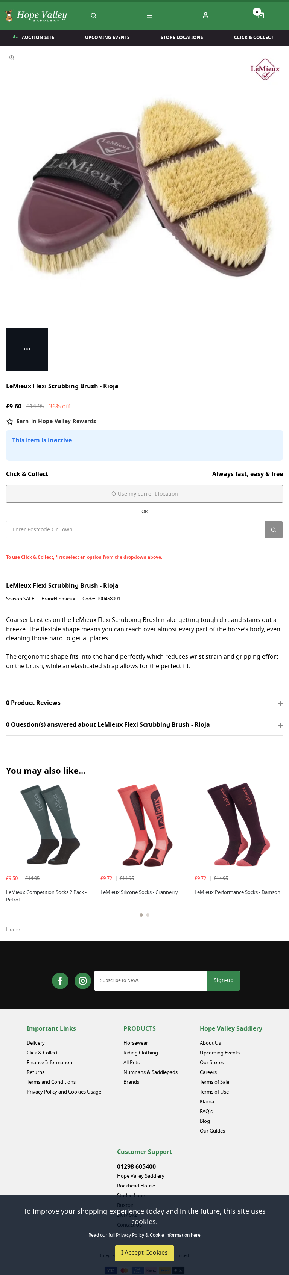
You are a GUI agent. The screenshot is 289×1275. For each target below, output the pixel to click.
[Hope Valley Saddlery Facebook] (60, 981)
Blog (205, 1121)
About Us (210, 1043)
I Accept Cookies (144, 1253)
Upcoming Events (107, 37)
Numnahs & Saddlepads (150, 1073)
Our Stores (212, 1063)
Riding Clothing (140, 1053)
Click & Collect (254, 37)
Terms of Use (214, 1092)
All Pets (131, 1063)
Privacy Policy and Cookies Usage (64, 1092)
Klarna (207, 1102)
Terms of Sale (214, 1082)
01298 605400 (136, 1166)
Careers (208, 1073)
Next (276, 860)
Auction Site (38, 37)
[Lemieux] (265, 70)
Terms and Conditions (51, 1082)
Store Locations (182, 37)
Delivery (36, 1043)
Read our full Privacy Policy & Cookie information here (144, 1235)
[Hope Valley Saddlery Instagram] (83, 981)
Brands (131, 1082)
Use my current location (147, 494)
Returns (35, 1073)
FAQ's (206, 1112)
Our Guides (212, 1131)
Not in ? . (56, 546)
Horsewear (135, 1043)
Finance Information (49, 1063)
